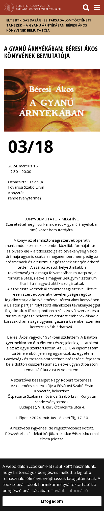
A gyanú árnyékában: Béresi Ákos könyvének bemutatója (46, 28)
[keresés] (86, 7)
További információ (69, 490)
